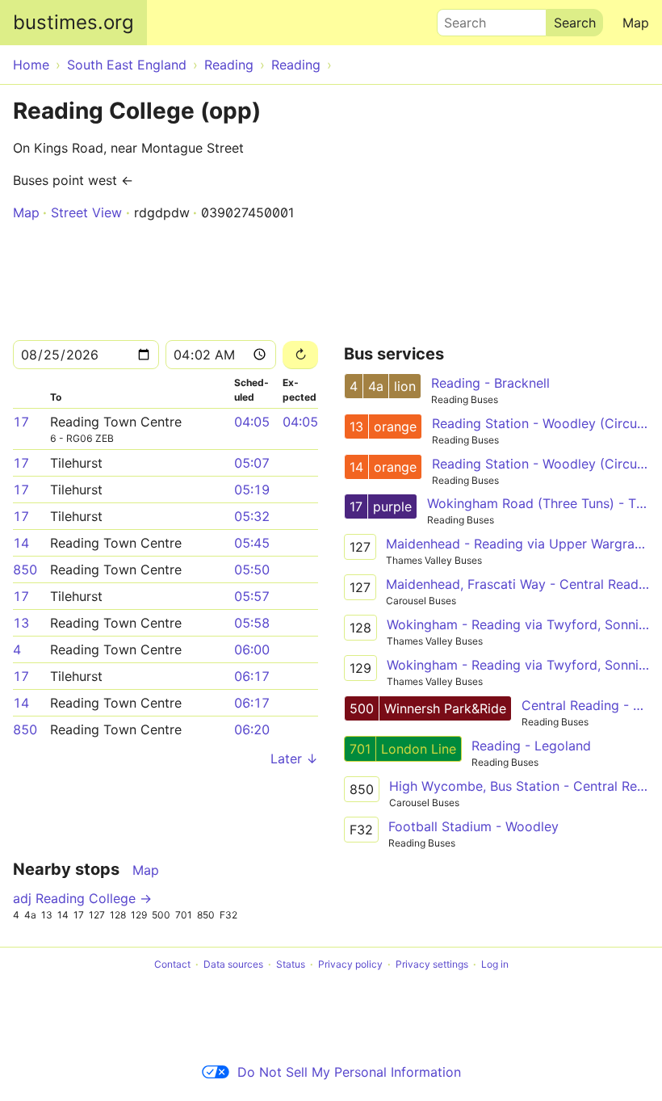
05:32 (252, 516)
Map (635, 23)
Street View (86, 212)
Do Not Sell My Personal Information (349, 1072)
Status (290, 964)
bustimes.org (73, 22)
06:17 (252, 676)
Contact (172, 964)
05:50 (252, 569)
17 (21, 422)
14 (21, 543)
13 (21, 623)
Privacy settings (432, 964)
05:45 (252, 543)
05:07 (252, 463)
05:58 (252, 623)
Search (458, 19)
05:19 (252, 489)
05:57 (252, 596)
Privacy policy (350, 964)
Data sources (233, 964)
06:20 (252, 729)
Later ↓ (294, 758)
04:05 (252, 422)
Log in (495, 964)
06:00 (252, 649)
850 (25, 569)
